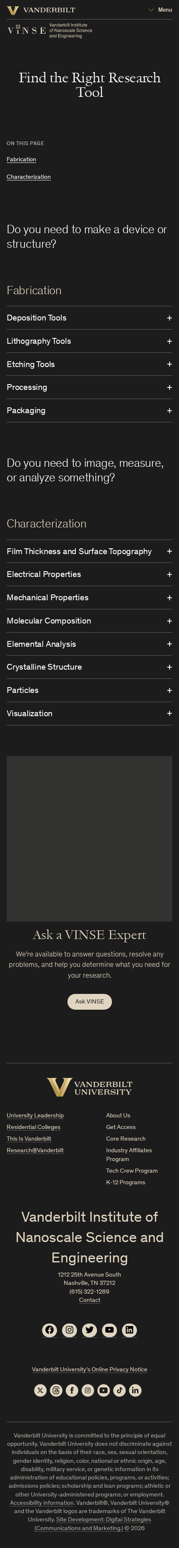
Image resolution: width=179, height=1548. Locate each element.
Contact (89, 1300)
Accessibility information (42, 1503)
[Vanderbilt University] (89, 1087)
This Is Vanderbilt (29, 1139)
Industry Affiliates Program (129, 1155)
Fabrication (21, 160)
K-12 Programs (125, 1183)
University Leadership (35, 1116)
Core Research (126, 1139)
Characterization (29, 177)
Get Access (121, 1127)
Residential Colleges (33, 1127)
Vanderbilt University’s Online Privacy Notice (89, 1370)
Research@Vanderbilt (35, 1151)
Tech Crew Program (132, 1171)
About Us (118, 1116)
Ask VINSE (89, 1002)
